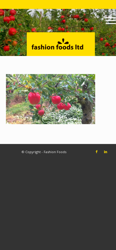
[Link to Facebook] (96, 151)
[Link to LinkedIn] (105, 151)
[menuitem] (108, 20)
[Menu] (108, 20)
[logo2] (71, 32)
